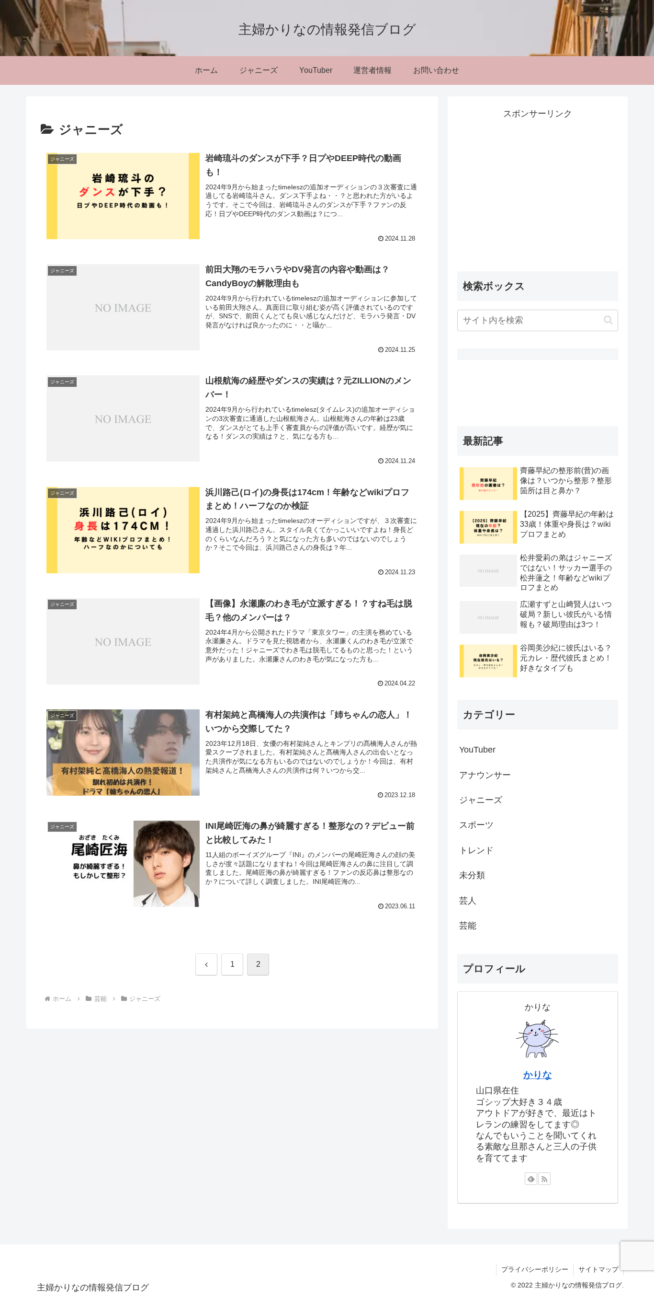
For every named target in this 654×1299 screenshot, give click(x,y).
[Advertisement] (537, 189)
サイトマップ (598, 1269)
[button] (608, 319)
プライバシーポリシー (534, 1269)
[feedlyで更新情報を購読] (531, 1178)
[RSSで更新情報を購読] (544, 1178)
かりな (537, 1074)
